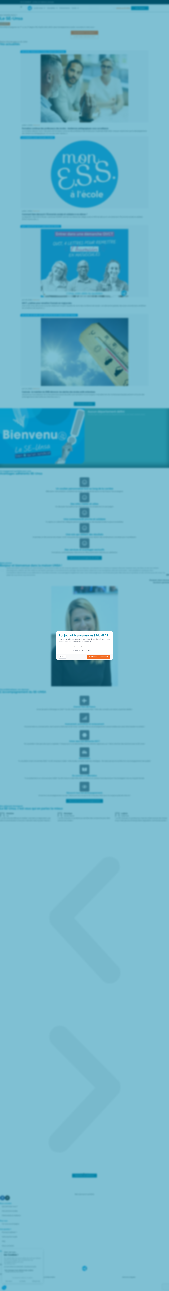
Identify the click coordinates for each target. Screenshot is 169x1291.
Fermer (62, 657)
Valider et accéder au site (100, 657)
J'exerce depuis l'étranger (83, 650)
